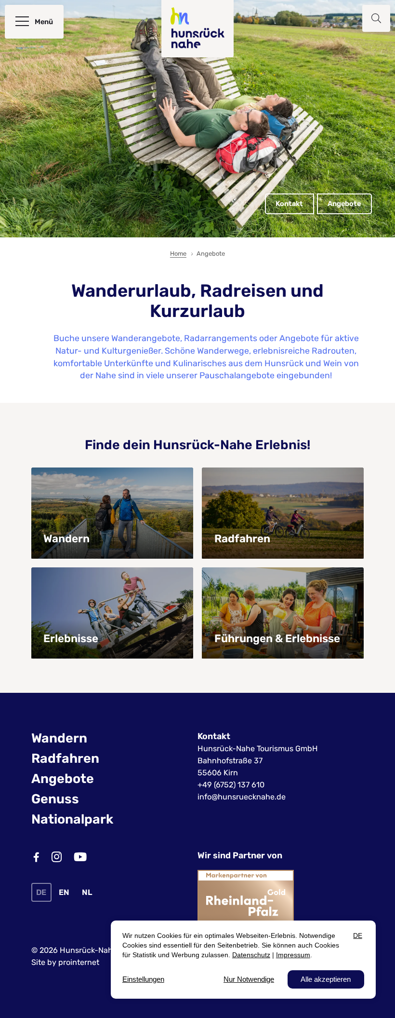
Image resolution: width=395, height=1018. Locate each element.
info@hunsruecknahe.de (242, 796)
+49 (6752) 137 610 (231, 784)
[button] (376, 18)
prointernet (78, 962)
